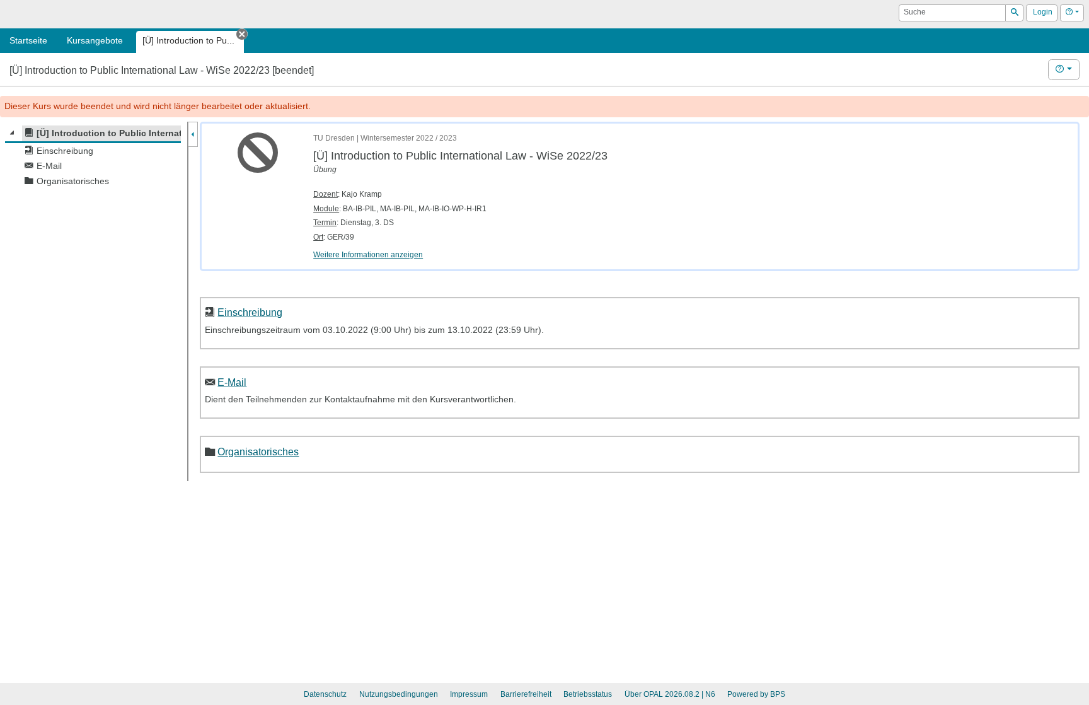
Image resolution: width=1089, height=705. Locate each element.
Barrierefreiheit (525, 694)
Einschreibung (249, 312)
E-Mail (231, 382)
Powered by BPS (756, 694)
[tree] (93, 157)
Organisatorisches (258, 451)
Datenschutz (325, 694)
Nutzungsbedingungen (398, 694)
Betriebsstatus (587, 694)
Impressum (469, 694)
